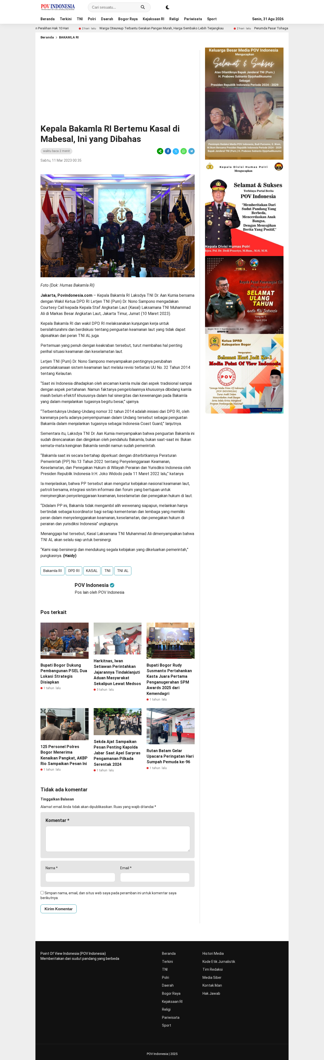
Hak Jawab (211, 993)
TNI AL (123, 570)
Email (126, 868)
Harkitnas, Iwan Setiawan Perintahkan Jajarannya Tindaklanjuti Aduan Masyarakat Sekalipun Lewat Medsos (117, 672)
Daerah (107, 19)
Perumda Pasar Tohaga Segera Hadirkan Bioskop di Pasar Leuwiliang (269, 28)
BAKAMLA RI (69, 37)
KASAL (92, 570)
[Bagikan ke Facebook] (168, 151)
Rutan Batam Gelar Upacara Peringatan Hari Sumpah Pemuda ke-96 (170, 756)
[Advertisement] (117, 85)
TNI (80, 19)
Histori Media (213, 953)
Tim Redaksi (212, 969)
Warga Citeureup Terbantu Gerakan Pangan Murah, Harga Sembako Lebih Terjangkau (126, 28)
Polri (92, 19)
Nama (52, 868)
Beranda (47, 19)
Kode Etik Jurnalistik (218, 962)
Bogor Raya (128, 19)
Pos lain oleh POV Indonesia (99, 592)
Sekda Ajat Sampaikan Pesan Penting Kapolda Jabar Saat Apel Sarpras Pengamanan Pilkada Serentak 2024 (117, 753)
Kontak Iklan (212, 985)
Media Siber (211, 978)
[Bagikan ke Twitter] (176, 151)
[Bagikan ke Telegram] (191, 151)
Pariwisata (193, 19)
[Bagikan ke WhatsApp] (184, 151)
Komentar (57, 820)
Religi (174, 19)
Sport (212, 19)
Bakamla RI (52, 570)
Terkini (66, 19)
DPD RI (73, 570)
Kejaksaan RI (153, 19)
